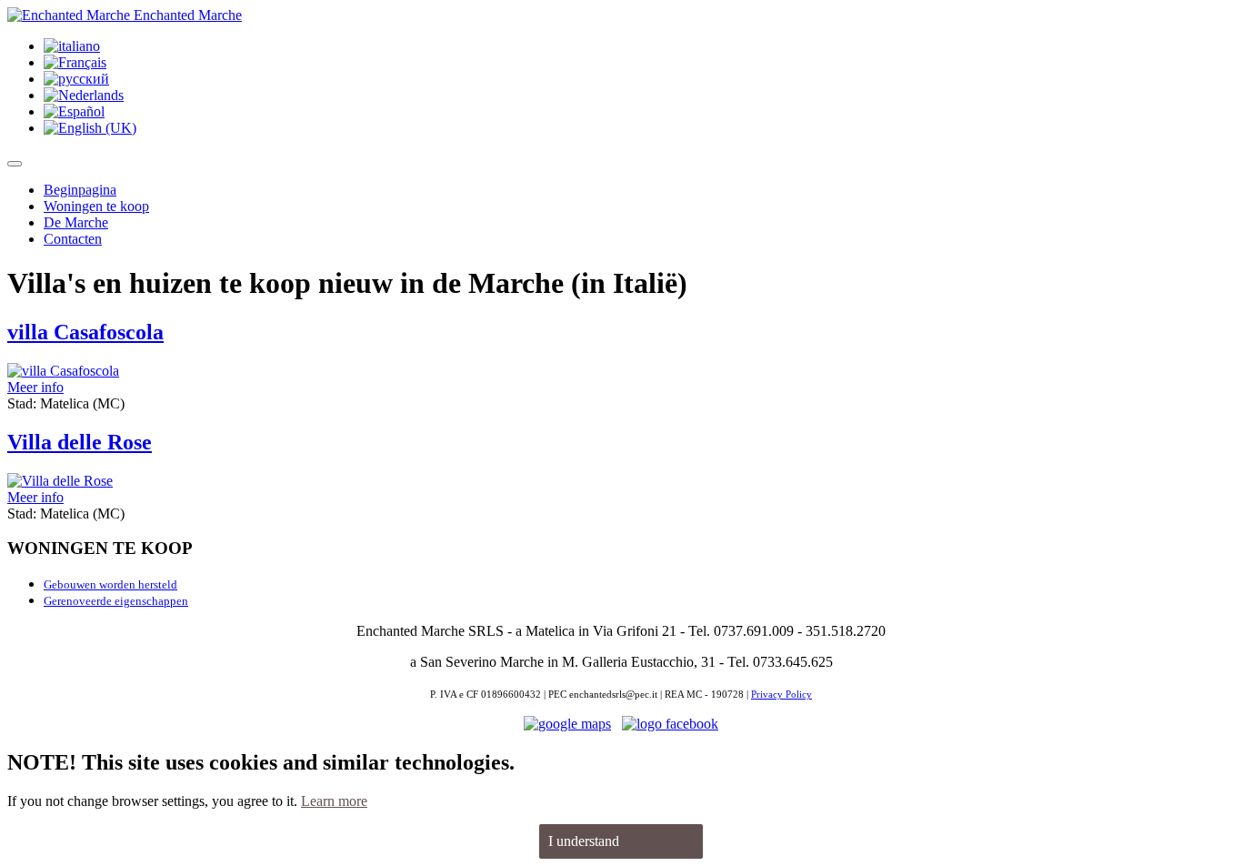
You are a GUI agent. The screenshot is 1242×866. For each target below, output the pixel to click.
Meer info (35, 387)
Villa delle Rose (79, 442)
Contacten (73, 239)
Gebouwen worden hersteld (110, 584)
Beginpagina (80, 189)
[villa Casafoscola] (63, 370)
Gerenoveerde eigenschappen (116, 601)
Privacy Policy (781, 694)
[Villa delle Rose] (60, 480)
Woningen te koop (96, 206)
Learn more (334, 801)
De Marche (76, 222)
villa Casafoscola (85, 332)
